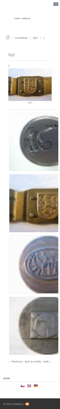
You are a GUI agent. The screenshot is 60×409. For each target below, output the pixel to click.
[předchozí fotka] (14, 84)
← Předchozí (15, 361)
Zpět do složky (33, 361)
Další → (47, 361)
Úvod (8, 37)
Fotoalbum (21, 37)
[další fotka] (46, 84)
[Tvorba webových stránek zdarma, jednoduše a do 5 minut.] (27, 404)
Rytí (35, 37)
